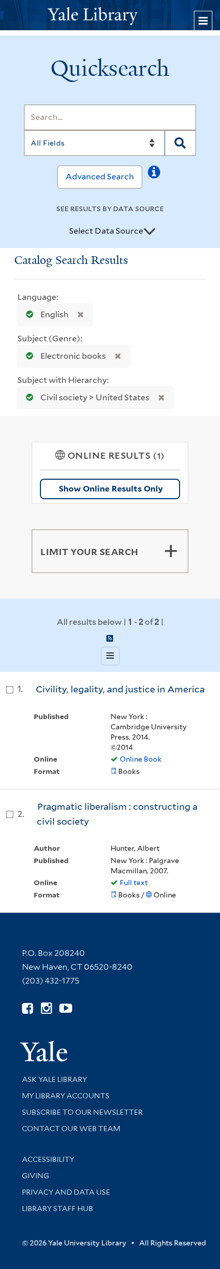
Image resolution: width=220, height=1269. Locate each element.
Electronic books (73, 356)
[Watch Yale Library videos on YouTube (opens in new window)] (65, 1008)
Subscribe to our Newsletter (82, 1112)
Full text (134, 882)
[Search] (180, 143)
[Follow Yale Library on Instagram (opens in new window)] (46, 1008)
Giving (35, 1176)
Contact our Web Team (71, 1128)
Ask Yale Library (54, 1079)
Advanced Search (99, 176)
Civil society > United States (95, 397)
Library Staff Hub (57, 1208)
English (54, 314)
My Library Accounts (65, 1096)
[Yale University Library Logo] (110, 15)
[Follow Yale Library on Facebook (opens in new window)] (27, 1008)
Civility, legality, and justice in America (120, 689)
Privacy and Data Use (66, 1192)
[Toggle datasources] (149, 232)
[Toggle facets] (171, 551)
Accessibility (48, 1159)
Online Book (141, 759)
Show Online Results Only (111, 489)
